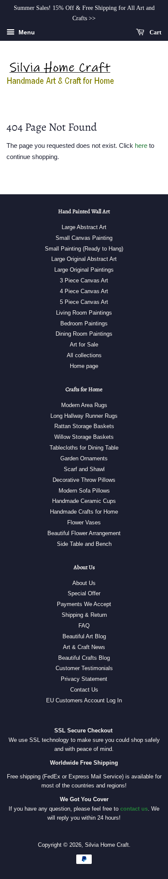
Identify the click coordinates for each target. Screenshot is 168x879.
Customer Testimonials (84, 668)
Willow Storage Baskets (84, 437)
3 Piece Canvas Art (84, 280)
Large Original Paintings (84, 269)
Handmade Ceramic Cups (84, 501)
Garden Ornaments (84, 458)
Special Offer (84, 593)
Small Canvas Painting (84, 238)
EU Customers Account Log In (84, 700)
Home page (84, 366)
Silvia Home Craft (107, 845)
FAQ (84, 625)
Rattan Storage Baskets (84, 426)
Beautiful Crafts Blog (84, 658)
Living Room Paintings (84, 312)
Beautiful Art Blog (84, 636)
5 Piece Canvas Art (84, 302)
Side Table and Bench (84, 544)
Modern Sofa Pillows (84, 490)
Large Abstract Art (84, 227)
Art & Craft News (84, 647)
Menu (26, 32)
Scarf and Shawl (84, 469)
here (141, 145)
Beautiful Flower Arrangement (84, 533)
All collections (84, 355)
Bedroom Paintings (84, 323)
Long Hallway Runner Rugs (84, 416)
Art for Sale (84, 344)
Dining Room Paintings (84, 334)
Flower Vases (84, 522)
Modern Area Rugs (84, 405)
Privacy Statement (84, 679)
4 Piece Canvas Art (84, 291)
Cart (155, 32)
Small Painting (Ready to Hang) (84, 248)
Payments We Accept (84, 604)
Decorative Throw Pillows (84, 480)
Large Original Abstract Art (84, 259)
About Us (84, 583)
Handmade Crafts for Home (84, 511)
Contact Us (84, 689)
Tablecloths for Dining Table (84, 447)
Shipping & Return (84, 615)
